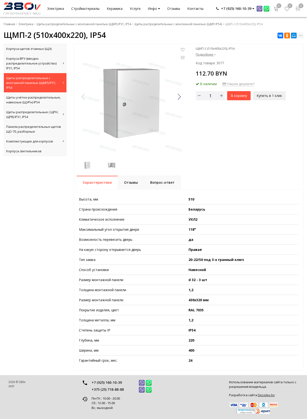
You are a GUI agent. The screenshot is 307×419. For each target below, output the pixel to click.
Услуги (135, 8)
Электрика (55, 8)
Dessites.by (266, 395)
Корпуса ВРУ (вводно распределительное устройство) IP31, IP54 (31, 63)
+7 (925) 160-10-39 (107, 382)
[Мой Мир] (294, 35)
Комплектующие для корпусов (29, 141)
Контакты (195, 8)
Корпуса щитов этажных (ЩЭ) (29, 49)
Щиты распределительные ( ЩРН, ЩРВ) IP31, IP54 (32, 114)
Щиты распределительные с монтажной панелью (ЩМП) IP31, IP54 (31, 83)
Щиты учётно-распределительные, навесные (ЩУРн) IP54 (33, 99)
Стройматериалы (85, 8)
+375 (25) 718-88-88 (108, 389)
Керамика (115, 8)
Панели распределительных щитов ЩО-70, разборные (33, 129)
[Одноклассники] (287, 35)
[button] (179, 96)
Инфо (153, 8)
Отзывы (173, 8)
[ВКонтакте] (280, 35)
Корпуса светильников (23, 151)
